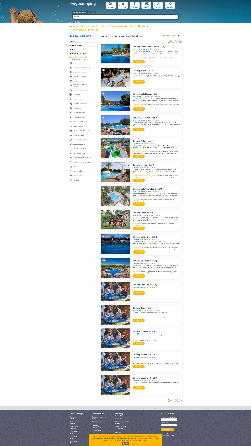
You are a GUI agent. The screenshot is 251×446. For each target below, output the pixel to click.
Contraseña (165, 423)
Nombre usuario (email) (168, 417)
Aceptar (125, 443)
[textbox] (125, 17)
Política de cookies (142, 440)
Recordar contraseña (165, 433)
